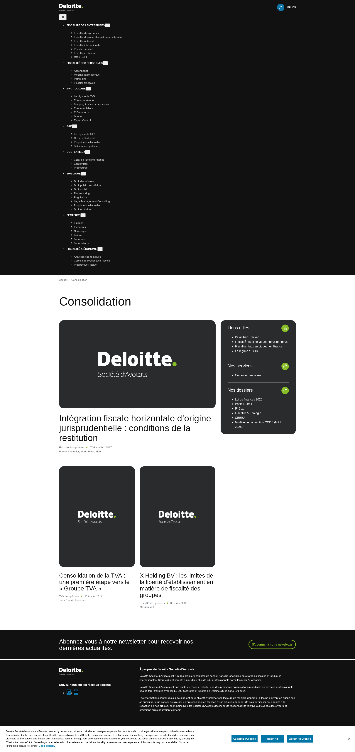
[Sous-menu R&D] (74, 126)
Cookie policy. (47, 745)
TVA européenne (69, 596)
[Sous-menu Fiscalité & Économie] (100, 249)
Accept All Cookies (300, 738)
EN (294, 7)
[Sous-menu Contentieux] (87, 152)
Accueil (63, 279)
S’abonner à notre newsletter (272, 644)
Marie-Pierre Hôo (91, 451)
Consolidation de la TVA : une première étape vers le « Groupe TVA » (94, 582)
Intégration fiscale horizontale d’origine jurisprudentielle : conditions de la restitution (135, 427)
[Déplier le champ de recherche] (280, 7)
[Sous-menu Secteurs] (83, 215)
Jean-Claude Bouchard (72, 600)
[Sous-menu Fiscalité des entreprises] (107, 25)
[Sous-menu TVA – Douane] (88, 89)
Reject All (272, 738)
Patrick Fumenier (69, 451)
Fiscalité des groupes (71, 447)
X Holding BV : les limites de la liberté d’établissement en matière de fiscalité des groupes (176, 585)
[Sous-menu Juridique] (83, 174)
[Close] (349, 738)
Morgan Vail (147, 607)
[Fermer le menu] (63, 17)
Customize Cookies (244, 738)
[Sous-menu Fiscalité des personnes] (105, 63)
